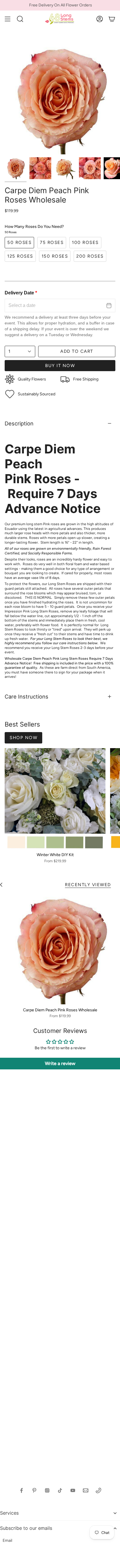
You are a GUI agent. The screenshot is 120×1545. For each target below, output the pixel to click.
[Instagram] (47, 1490)
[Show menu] (7, 19)
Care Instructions (26, 696)
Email (7, 1540)
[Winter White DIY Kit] (55, 798)
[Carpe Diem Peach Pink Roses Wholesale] (60, 948)
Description (19, 423)
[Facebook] (21, 1490)
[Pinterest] (34, 1490)
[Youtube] (72, 1490)
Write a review (60, 1063)
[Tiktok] (60, 1490)
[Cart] (112, 19)
